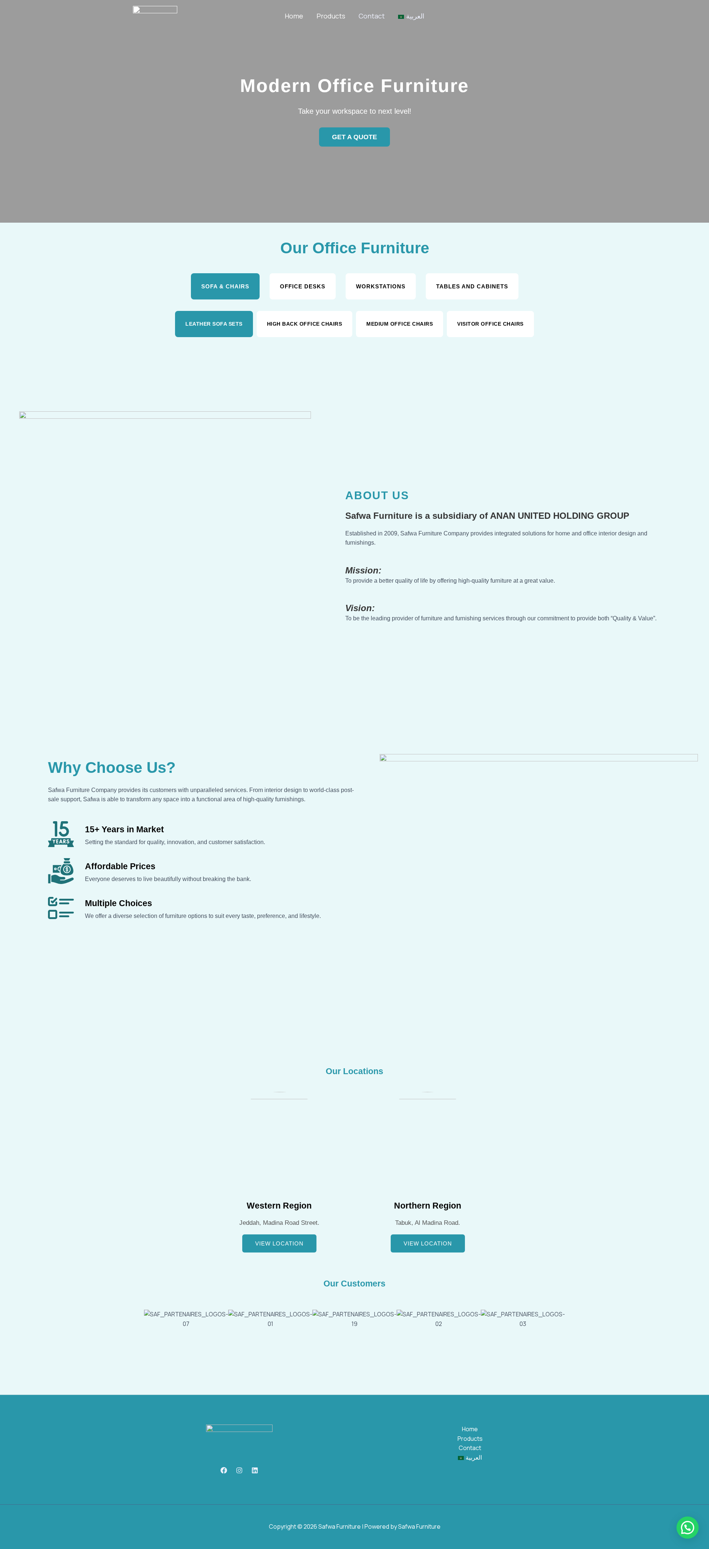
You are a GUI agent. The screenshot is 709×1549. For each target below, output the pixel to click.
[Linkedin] (254, 1470)
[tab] (225, 286)
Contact (372, 15)
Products (330, 15)
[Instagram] (239, 1470)
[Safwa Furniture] (155, 15)
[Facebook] (223, 1470)
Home (294, 15)
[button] (136, 1337)
